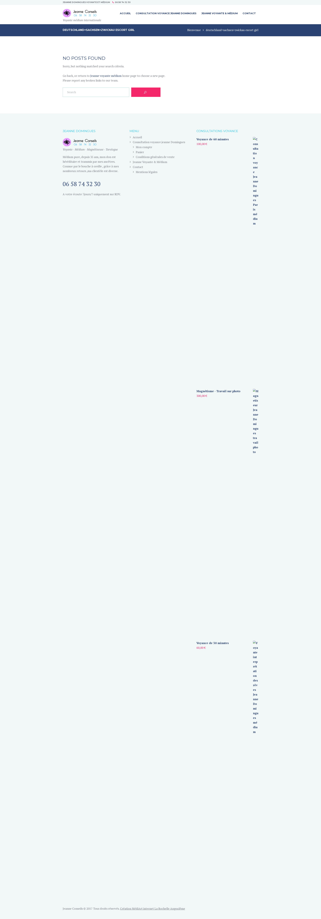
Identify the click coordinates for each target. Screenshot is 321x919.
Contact (138, 167)
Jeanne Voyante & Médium (150, 162)
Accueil (137, 137)
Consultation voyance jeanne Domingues (159, 142)
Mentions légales (146, 172)
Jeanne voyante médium (106, 76)
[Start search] (146, 92)
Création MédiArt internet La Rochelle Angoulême (152, 908)
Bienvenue (194, 30)
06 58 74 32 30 (123, 2)
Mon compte (144, 147)
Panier (140, 152)
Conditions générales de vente (155, 157)
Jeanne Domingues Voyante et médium (86, 2)
